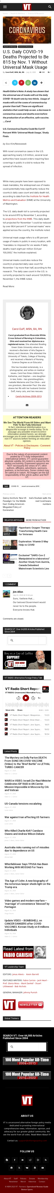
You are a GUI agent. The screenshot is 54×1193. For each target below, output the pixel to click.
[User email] (27, 405)
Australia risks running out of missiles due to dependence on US (27, 849)
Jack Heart (42, 980)
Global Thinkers (12, 1018)
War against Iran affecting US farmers (27, 817)
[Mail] (22, 1160)
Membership (43, 1178)
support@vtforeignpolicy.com (33, 1140)
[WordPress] (35, 1168)
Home (5, 13)
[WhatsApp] (28, 83)
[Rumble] (38, 1160)
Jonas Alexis (18, 974)
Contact (42, 1181)
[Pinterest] (21, 83)
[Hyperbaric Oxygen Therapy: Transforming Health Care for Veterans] (10, 531)
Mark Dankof (27, 983)
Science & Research (36, 13)
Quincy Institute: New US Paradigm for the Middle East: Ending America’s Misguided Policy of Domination (14, 504)
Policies (23, 1178)
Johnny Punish (30, 992)
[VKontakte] (27, 1168)
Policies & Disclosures (26, 445)
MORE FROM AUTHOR (36, 520)
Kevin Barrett (32, 974)
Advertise (32, 1181)
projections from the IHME (18, 219)
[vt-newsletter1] (24, 1009)
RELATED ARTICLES (14, 520)
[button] (5, 7)
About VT (9, 445)
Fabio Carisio (29, 980)
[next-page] (9, 576)
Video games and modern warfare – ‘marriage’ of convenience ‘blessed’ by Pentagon (27, 903)
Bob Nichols (20, 986)
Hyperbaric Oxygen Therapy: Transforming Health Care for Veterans (34, 531)
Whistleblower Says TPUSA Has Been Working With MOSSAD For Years (26, 866)
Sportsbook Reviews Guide (37, 1186)
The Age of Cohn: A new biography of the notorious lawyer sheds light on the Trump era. (27, 884)
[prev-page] (4, 576)
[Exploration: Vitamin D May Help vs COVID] (10, 545)
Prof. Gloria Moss (11, 983)
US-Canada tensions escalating (23, 803)
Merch (23, 1181)
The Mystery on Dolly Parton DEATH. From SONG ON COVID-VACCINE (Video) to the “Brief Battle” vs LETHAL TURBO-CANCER (27, 762)
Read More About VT (41, 1134)
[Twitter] (15, 83)
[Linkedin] (35, 83)
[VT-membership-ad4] (27, 668)
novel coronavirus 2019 (30, 486)
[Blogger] (7, 1160)
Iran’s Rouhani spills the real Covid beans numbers (40, 501)
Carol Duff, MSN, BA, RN (14, 72)
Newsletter (13, 1181)
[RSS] (46, 1160)
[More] (41, 83)
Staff (16, 1178)
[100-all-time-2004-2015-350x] (27, 1064)
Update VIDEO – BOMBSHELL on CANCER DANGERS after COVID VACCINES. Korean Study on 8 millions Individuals (27, 925)
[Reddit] (30, 1160)
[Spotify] (11, 1168)
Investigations (9, 562)
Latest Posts (11, 751)
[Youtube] (43, 1168)
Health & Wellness (18, 13)
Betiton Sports (27, 1189)
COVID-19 (14, 486)
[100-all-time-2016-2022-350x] (27, 1079)
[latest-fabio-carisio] (24, 957)
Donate (32, 1178)
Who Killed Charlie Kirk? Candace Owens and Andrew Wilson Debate (24, 832)
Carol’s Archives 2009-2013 (29, 396)
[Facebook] (15, 1160)
